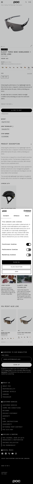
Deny (16, 271)
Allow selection (16, 267)
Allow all (16, 262)
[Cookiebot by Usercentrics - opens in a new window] (23, 211)
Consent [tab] (6, 215)
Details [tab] (16, 215)
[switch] (28, 249)
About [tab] (27, 215)
